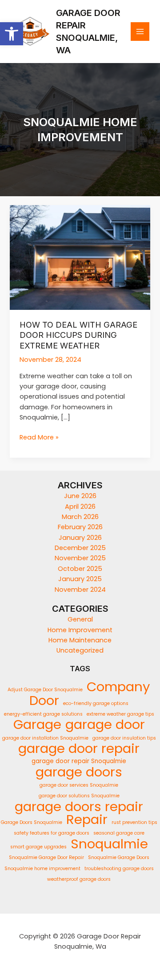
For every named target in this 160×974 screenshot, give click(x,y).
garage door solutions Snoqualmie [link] (79, 795)
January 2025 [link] (80, 578)
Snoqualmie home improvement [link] (42, 868)
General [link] (80, 619)
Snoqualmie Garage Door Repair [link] (46, 857)
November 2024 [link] (80, 589)
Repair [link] (87, 819)
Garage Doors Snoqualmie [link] (31, 822)
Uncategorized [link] (80, 650)
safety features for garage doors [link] (51, 833)
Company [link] (118, 686)
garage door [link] (105, 724)
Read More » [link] (39, 437)
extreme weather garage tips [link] (120, 714)
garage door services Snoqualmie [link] (79, 785)
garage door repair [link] (79, 748)
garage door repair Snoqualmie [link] (79, 761)
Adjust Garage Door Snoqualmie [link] (45, 689)
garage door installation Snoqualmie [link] (45, 738)
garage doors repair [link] (79, 806)
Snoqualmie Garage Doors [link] (118, 857)
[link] (11, 33)
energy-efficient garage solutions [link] (43, 714)
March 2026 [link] (80, 516)
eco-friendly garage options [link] (95, 703)
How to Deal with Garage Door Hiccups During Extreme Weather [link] (78, 335)
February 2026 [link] (80, 527)
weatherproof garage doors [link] (79, 879)
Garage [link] (37, 724)
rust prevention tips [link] (134, 822)
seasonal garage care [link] (118, 833)
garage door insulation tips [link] (124, 738)
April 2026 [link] (80, 506)
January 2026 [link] (80, 537)
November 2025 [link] (80, 558)
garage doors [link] (79, 772)
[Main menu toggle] (140, 31)
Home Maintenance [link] (80, 640)
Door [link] (44, 700)
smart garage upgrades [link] (38, 846)
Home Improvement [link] (80, 630)
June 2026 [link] (80, 495)
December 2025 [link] (80, 547)
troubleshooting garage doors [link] (119, 868)
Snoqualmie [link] (109, 844)
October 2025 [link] (80, 568)
